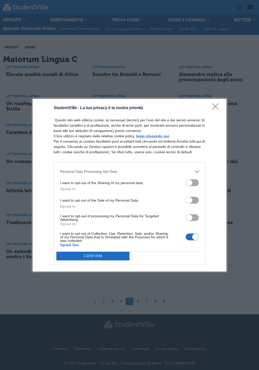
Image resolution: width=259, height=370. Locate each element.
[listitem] (129, 171)
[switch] (192, 182)
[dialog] (129, 185)
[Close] (217, 108)
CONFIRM (93, 256)
